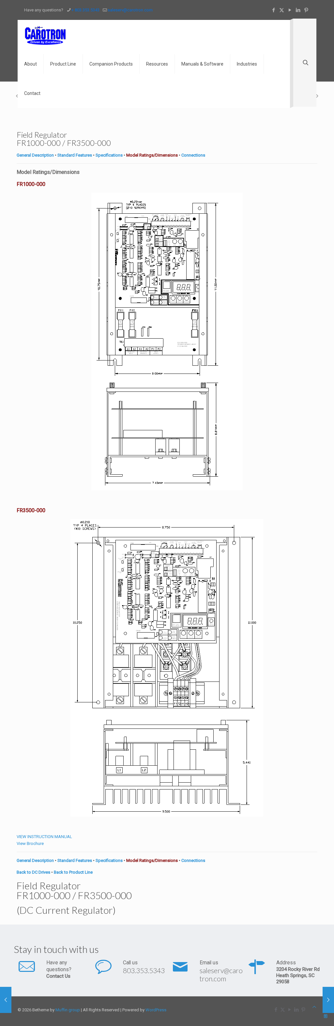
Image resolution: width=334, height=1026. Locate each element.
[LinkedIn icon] (298, 10)
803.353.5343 (144, 970)
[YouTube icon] (289, 10)
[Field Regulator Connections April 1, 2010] (328, 1000)
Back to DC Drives (33, 872)
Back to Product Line (73, 872)
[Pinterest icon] (306, 10)
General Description (35, 155)
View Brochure (30, 843)
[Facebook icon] (273, 10)
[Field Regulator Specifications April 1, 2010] (5, 1000)
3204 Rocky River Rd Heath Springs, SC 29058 (298, 975)
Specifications (109, 155)
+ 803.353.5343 (85, 10)
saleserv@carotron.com (130, 10)
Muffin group (67, 1009)
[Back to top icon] (314, 1006)
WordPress (155, 1009)
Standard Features (74, 155)
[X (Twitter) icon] (281, 10)
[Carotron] (46, 34)
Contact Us (58, 976)
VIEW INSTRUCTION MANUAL (44, 836)
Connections (193, 155)
